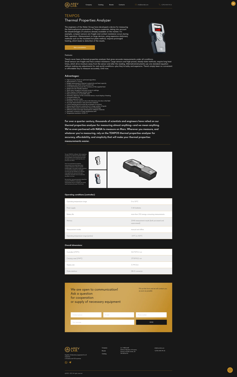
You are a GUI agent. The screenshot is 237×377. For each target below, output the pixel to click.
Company (89, 5)
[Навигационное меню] (233, 3)
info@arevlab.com (143, 5)
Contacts (122, 5)
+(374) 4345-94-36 (166, 4)
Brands (111, 5)
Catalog (100, 5)
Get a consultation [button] (80, 47)
